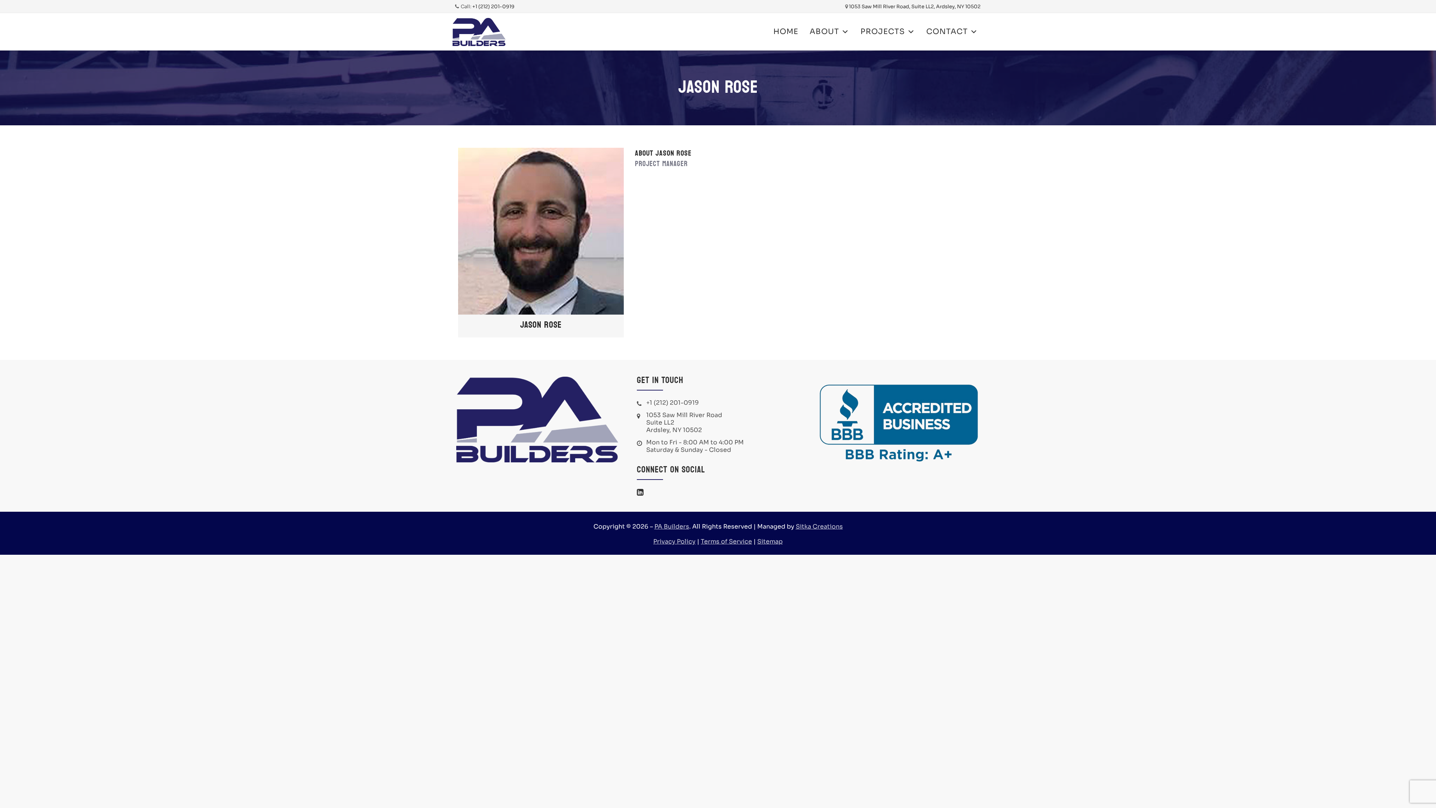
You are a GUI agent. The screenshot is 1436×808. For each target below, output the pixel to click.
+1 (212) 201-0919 (493, 6)
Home (785, 31)
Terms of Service (726, 541)
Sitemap (770, 541)
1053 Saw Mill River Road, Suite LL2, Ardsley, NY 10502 (915, 6)
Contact (947, 31)
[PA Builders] (479, 31)
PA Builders (671, 526)
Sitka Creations (819, 526)
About (824, 31)
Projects (882, 31)
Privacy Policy (674, 541)
